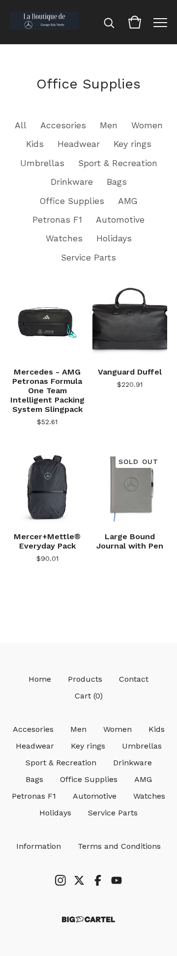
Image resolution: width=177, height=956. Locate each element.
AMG (128, 201)
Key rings (132, 144)
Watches (64, 238)
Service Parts (88, 257)
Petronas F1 (57, 220)
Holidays (114, 238)
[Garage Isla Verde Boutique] (44, 22)
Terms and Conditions (119, 846)
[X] (79, 880)
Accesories (63, 125)
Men (109, 125)
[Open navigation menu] (160, 22)
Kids (35, 144)
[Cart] (135, 22)
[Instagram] (60, 880)
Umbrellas (42, 163)
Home (40, 679)
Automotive (120, 220)
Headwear (79, 144)
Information (38, 846)
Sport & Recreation (117, 163)
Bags (117, 182)
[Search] (109, 22)
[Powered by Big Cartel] (88, 919)
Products (85, 679)
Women (147, 125)
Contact (133, 679)
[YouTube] (116, 880)
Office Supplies (72, 201)
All (21, 125)
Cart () (89, 695)
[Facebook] (97, 880)
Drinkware (72, 182)
